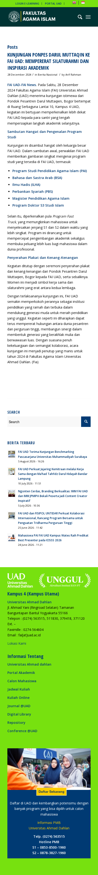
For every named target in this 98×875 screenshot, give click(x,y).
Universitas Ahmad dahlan (29, 664)
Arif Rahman (73, 74)
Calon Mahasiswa (21, 681)
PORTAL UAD (53, 3)
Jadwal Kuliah (18, 689)
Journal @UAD (18, 706)
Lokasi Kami (16, 643)
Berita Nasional (47, 74)
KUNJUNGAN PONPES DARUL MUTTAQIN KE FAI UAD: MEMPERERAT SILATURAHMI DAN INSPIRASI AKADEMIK (48, 61)
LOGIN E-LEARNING (27, 3)
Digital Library (19, 714)
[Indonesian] (83, 3)
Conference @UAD (22, 731)
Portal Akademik (21, 672)
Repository (16, 722)
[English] (74, 3)
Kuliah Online (18, 697)
